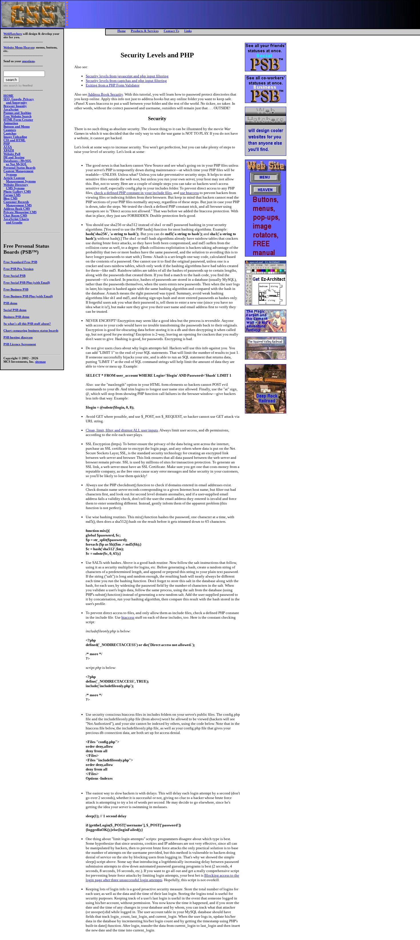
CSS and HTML (14, 140)
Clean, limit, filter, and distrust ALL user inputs (122, 430)
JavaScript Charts (16, 219)
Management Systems (21, 181)
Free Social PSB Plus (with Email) (26, 282)
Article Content (14, 177)
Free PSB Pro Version (18, 269)
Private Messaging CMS (20, 212)
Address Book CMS (16, 208)
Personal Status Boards (19, 167)
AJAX (7, 147)
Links (188, 31)
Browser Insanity (15, 106)
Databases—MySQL (17, 160)
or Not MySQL (16, 164)
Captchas (9, 133)
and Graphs (14, 222)
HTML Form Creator (18, 119)
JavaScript (11, 109)
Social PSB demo (15, 310)
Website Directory (15, 184)
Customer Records (16, 201)
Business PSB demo (16, 316)
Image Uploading (15, 136)
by (25, 85)
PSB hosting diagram (18, 337)
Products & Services (145, 31)
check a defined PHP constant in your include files (133, 193)
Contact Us (171, 31)
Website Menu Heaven (18, 47)
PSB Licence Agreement (19, 344)
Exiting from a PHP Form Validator (112, 85)
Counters (9, 130)
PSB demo (10, 303)
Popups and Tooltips (17, 112)
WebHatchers (12, 33)
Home (121, 31)
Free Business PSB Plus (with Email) (28, 296)
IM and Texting (14, 157)
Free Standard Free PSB (20, 262)
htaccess (127, 617)
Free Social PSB (14, 275)
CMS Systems (15, 188)
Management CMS (19, 205)
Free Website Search (17, 116)
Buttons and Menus (16, 126)
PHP (6, 143)
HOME (8, 95)
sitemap (40, 361)
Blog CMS (10, 198)
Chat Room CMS (15, 215)
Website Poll (11, 154)
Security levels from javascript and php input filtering (127, 76)
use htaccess (189, 193)
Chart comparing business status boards (30, 330)
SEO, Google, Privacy (18, 99)
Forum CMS (12, 195)
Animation (10, 123)
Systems (11, 174)
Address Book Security (105, 94)
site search (10, 85)
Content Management (18, 171)
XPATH (8, 150)
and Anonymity (16, 102)
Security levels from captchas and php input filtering (126, 80)
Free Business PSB (15, 289)
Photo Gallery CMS (17, 191)
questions (28, 61)
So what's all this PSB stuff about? (27, 323)
